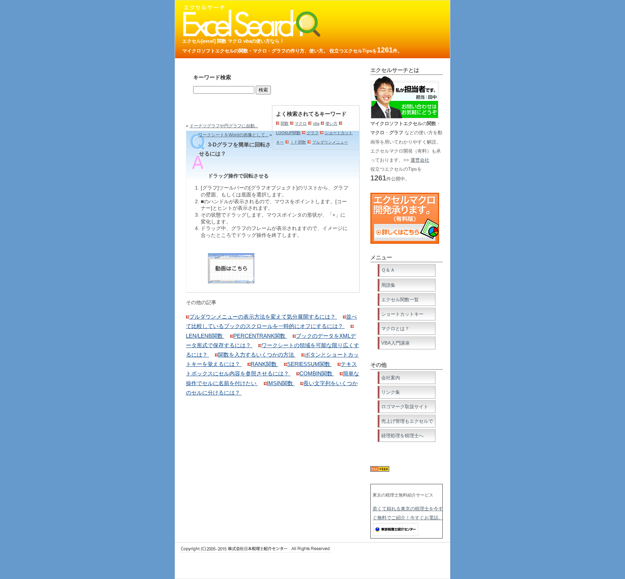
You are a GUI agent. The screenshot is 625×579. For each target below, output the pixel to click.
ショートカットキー (402, 314)
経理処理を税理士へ (402, 435)
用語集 (388, 285)
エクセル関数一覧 (400, 299)
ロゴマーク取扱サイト (404, 406)
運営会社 (420, 160)
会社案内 (390, 377)
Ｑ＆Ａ (388, 270)
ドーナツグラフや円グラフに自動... (224, 125)
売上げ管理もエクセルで (407, 421)
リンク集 (390, 392)
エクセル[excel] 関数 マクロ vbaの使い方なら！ (233, 41)
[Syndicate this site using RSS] (379, 470)
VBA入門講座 (395, 343)
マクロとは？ (395, 328)
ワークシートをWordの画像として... (233, 134)
